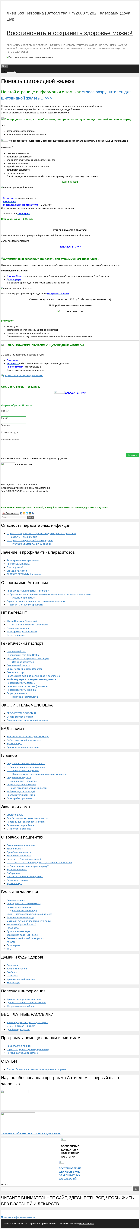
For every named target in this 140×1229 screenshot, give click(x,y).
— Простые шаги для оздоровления (26, 767)
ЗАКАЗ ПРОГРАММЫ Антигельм (24, 574)
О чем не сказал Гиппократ (21, 1026)
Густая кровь (13, 945)
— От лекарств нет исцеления (23, 770)
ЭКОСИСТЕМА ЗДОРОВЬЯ (21, 713)
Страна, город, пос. (11, 432)
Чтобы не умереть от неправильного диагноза (31, 679)
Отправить (132, 455)
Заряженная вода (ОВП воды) (22, 935)
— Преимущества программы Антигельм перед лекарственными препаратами (49, 594)
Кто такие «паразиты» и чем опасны (31, 544)
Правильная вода (16, 900)
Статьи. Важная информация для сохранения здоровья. (37, 1069)
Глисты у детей (15, 567)
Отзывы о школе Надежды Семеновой (27, 624)
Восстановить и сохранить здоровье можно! (70, 33)
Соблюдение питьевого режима (23, 903)
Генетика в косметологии (25, 697)
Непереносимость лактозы (21, 683)
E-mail (4, 418)
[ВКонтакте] (21, 513)
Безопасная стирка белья (20, 825)
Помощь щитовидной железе (22, 1053)
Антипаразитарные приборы (22, 631)
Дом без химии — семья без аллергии (27, 818)
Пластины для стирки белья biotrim (26, 821)
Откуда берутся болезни (20, 717)
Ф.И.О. (4, 411)
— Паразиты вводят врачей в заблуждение (30, 540)
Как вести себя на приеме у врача (25, 876)
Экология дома (15, 815)
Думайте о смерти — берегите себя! (26, 1002)
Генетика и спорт (16, 672)
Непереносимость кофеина (21, 690)
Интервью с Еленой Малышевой (24, 859)
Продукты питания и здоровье (23, 747)
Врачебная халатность (19, 852)
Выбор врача (13, 873)
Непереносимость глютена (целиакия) (27, 686)
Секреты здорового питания (21, 784)
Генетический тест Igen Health (23, 655)
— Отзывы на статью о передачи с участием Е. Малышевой (39, 862)
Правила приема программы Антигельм (28, 590)
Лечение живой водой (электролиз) (25, 938)
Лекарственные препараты (21, 845)
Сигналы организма (17, 880)
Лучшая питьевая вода (24, 910)
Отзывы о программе (23, 597)
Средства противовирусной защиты (26, 763)
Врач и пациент (15, 848)
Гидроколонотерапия (18, 628)
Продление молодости (19, 777)
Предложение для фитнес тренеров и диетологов (33, 676)
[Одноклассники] (24, 513)
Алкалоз (11, 942)
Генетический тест (16, 651)
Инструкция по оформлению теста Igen (28, 658)
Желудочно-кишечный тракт (22, 1006)
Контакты (11, 71)
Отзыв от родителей (23, 662)
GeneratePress (86, 1223)
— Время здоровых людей (21, 791)
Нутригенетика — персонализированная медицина (39, 774)
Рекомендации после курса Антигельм (27, 720)
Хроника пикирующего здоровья (24, 999)
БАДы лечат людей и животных (24, 740)
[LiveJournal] (32, 513)
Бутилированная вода (18, 931)
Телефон (5, 425)
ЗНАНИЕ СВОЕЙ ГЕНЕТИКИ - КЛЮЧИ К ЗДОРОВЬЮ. (31, 1133)
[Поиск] (136, 1188)
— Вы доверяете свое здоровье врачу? (28, 866)
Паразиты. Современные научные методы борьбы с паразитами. (41, 533)
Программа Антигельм (18, 564)
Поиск (4, 1184)
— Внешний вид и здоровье (22, 781)
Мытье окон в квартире (19, 828)
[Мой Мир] (29, 513)
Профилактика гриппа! (19, 1046)
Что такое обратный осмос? (21, 924)
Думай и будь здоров (18, 1029)
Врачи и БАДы (14, 743)
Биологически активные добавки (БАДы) (28, 736)
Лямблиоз (12, 972)
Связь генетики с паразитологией (25, 669)
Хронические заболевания (21, 979)
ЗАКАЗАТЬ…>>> (75, 392)
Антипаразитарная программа (23, 560)
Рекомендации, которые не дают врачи (27, 1022)
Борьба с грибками (17, 571)
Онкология (12, 965)
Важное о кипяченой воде (20, 917)
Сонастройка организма (19, 798)
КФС (9, 949)
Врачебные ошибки (17, 869)
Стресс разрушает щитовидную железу (28, 1049)
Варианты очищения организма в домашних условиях (36, 601)
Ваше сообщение (10, 439)
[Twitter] (27, 513)
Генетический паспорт (18, 665)
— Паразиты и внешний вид (22, 537)
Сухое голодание (16, 635)
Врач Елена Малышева (19, 855)
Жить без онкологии (17, 968)
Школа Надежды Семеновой (22, 621)
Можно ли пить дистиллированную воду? (29, 921)
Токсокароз (12, 975)
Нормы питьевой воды (19, 907)
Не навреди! (13, 982)
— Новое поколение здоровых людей (27, 788)
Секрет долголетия (17, 693)
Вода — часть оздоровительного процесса (29, 914)
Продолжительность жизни (21, 795)
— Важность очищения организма (25, 604)
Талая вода (13, 928)
